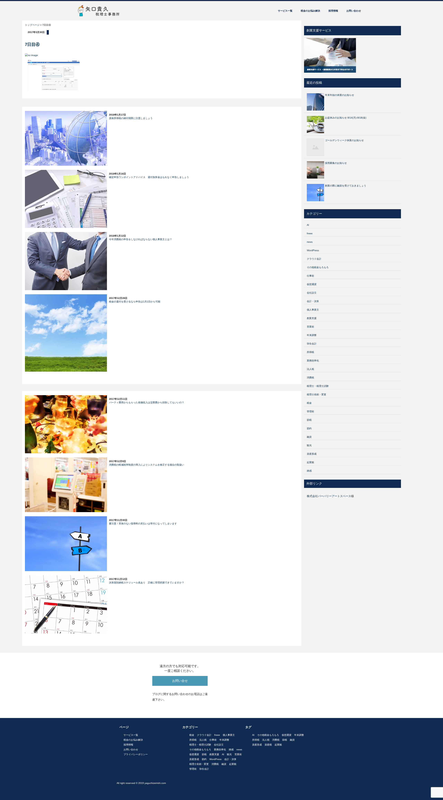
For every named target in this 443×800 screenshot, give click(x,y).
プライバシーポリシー (136, 754)
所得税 (310, 352)
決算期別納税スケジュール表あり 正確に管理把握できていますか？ (146, 582)
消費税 (310, 377)
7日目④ (32, 44)
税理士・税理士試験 (318, 386)
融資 (309, 436)
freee (310, 233)
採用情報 (333, 10)
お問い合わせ (353, 10)
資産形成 (312, 453)
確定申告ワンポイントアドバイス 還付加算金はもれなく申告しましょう (149, 177)
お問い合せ (180, 681)
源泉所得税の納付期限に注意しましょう (131, 118)
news (310, 241)
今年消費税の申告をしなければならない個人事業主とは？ (140, 239)
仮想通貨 (312, 284)
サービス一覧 (285, 10)
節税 (309, 420)
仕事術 (310, 275)
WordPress (313, 250)
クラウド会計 (314, 258)
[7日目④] (54, 75)
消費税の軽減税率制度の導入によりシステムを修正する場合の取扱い (146, 464)
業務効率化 (313, 360)
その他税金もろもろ (318, 267)
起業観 (310, 462)
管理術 (310, 411)
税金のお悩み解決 (310, 10)
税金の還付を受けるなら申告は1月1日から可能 (134, 301)
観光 (309, 445)
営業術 (310, 326)
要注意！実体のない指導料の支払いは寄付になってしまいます (143, 523)
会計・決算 (313, 301)
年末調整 (312, 335)
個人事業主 (313, 309)
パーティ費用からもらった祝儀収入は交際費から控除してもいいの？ (146, 402)
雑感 (309, 470)
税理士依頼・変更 (316, 394)
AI (308, 225)
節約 (309, 428)
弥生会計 (312, 343)
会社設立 (312, 292)
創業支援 (312, 318)
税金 (309, 403)
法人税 (310, 369)
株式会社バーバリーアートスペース (329, 496)
